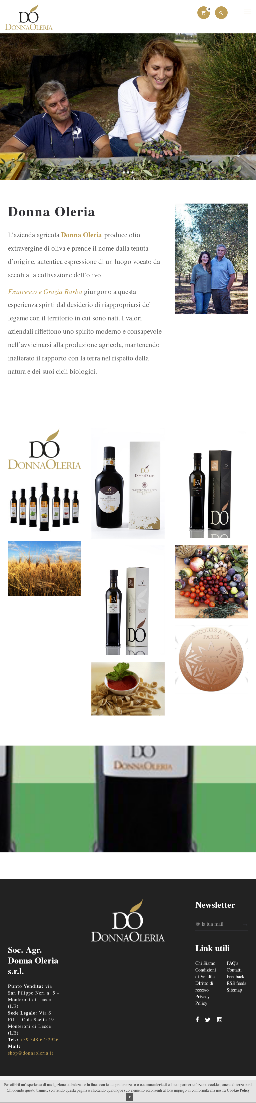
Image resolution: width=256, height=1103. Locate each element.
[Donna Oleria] (44, 450)
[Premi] (211, 659)
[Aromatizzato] (44, 506)
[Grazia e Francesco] (128, 106)
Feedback (235, 976)
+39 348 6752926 (39, 1039)
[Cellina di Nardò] (211, 483)
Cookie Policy (238, 1090)
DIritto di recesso (204, 986)
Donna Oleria (81, 235)
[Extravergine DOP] (128, 483)
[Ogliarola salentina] (128, 600)
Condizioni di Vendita (205, 973)
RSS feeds (236, 983)
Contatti (234, 970)
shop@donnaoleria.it (30, 1053)
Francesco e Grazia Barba (45, 291)
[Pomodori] (128, 689)
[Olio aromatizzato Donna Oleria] (211, 581)
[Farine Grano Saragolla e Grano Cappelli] (44, 568)
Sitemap (234, 990)
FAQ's (232, 963)
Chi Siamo (205, 963)
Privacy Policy (202, 999)
